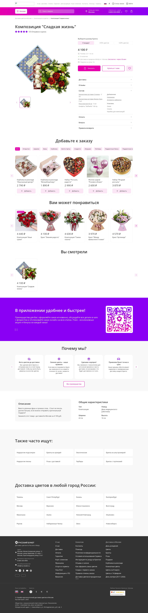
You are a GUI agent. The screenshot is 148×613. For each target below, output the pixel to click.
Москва (20, 506)
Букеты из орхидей (54, 452)
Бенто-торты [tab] (65, 149)
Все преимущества (74, 384)
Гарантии (57, 4)
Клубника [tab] (54, 149)
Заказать (91, 68)
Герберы (79, 461)
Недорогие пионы (24, 461)
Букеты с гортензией (114, 461)
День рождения (112, 546)
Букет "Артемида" (119, 235)
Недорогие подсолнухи (26, 452)
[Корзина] (131, 11)
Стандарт (86, 43)
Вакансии (59, 577)
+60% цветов (123, 43)
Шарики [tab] (36, 149)
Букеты (108, 553)
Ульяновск (110, 515)
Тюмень (20, 497)
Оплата (50, 4)
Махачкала (21, 515)
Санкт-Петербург (53, 497)
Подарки (109, 560)
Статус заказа (119, 4)
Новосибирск (111, 524)
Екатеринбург (111, 497)
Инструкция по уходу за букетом (88, 560)
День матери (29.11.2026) (115, 577)
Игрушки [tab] (88, 149)
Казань (79, 497)
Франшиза (59, 563)
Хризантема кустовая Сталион (89, 94)
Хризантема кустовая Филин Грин (90, 99)
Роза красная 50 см (85, 104)
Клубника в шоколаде (114, 563)
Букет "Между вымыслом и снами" (96, 236)
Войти (131, 4)
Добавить (27, 191)
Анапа (49, 515)
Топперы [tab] (98, 149)
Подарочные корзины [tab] (130, 149)
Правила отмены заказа (85, 573)
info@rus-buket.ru (23, 566)
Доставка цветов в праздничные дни (88, 578)
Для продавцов (65, 4)
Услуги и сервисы (62, 566)
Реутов (19, 524)
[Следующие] (136, 175)
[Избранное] (126, 11)
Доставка (44, 4)
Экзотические (81, 452)
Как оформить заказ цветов (86, 566)
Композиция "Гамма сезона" (73, 236)
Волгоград (110, 506)
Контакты (85, 4)
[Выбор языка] (105, 3)
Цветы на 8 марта (112, 570)
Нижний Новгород (83, 515)
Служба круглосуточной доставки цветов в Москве (35, 597)
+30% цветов (104, 43)
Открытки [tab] (26, 149)
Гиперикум (110, 97)
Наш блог (59, 570)
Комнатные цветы (113, 566)
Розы (108, 556)
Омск (78, 524)
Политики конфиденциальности (88, 553)
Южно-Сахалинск (83, 506)
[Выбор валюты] (109, 3)
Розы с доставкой (53, 461)
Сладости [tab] (77, 149)
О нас (38, 4)
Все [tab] (17, 149)
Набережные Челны (54, 524)
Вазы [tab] (45, 149)
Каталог (23, 11)
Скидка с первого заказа (85, 570)
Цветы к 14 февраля (113, 573)
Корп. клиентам (76, 4)
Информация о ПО (62, 573)
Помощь (92, 4)
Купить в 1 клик (113, 68)
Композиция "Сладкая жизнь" (25, 285)
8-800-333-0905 (22, 561)
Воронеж (50, 506)
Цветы (108, 549)
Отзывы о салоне (82, 563)
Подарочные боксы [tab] (112, 149)
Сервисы (98, 4)
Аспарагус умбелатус (114, 100)
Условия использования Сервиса (89, 556)
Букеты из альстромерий (115, 452)
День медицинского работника (109, 410)
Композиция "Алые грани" (24, 226)
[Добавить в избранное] (129, 68)
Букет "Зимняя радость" (50, 235)
